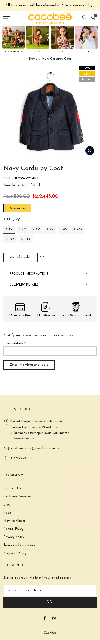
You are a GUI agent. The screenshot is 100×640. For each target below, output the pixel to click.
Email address (14, 343)
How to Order (14, 521)
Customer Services (17, 496)
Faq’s (7, 513)
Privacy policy (13, 537)
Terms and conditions (19, 545)
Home (33, 58)
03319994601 (21, 458)
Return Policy (13, 529)
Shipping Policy (14, 553)
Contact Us (12, 488)
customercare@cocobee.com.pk (35, 448)
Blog (6, 505)
